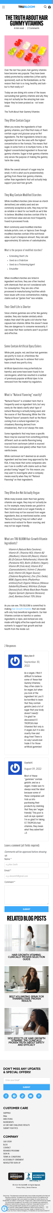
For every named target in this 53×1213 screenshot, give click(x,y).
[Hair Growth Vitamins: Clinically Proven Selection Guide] (26, 937)
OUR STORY (7, 1142)
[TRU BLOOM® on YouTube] (30, 1097)
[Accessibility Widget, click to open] (4, 1209)
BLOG (5, 1145)
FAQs (5, 1116)
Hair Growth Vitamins (22, 609)
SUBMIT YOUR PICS (10, 1128)
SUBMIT (26, 1087)
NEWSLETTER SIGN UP (11, 1163)
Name (8, 859)
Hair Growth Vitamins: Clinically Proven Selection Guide (26, 957)
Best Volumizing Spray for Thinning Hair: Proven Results (26, 998)
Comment (9, 882)
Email (7, 871)
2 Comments (33, 28)
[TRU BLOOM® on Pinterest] (39, 1097)
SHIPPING (7, 1113)
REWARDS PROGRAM (11, 1151)
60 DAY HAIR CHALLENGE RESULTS (16, 1125)
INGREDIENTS (8, 1122)
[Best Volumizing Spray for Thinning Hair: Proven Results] (26, 979)
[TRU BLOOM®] (26, 7)
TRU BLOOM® (22, 1185)
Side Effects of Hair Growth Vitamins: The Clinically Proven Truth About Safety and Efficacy (26, 1041)
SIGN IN (6, 1154)
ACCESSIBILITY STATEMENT (13, 1160)
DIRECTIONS (8, 1119)
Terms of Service (32, 1187)
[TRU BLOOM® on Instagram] (14, 1097)
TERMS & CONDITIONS (12, 1157)
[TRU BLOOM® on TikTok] (22, 1097)
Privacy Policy (20, 1187)
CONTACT (7, 1148)
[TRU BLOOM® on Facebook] (6, 1097)
